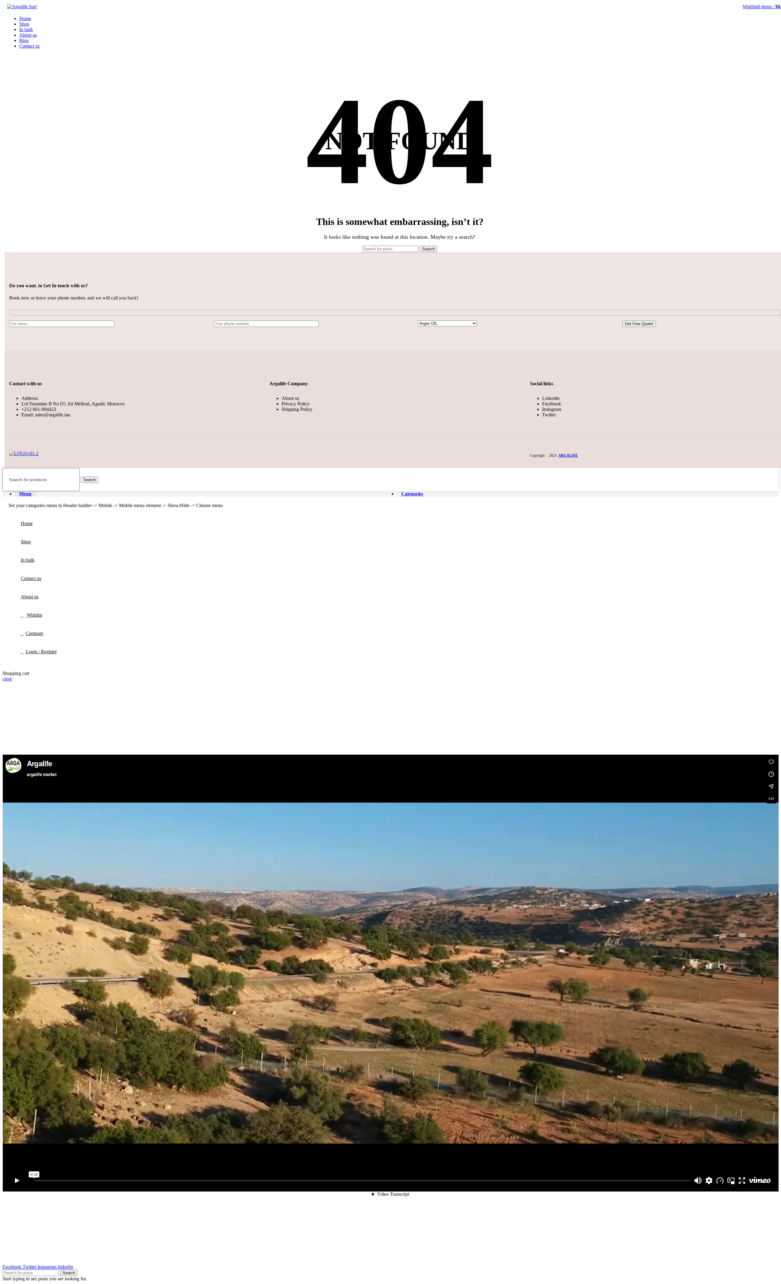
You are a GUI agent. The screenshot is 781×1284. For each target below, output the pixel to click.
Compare (34, 633)
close (7, 678)
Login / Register (41, 651)
